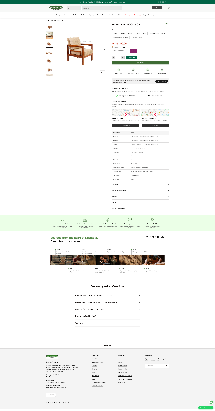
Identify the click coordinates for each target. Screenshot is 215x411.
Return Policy (122, 372)
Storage (91, 15)
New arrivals (101, 15)
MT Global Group (97, 362)
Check (133, 51)
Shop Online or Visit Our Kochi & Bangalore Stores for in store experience (102, 2)
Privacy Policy (122, 369)
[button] (168, 7)
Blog (144, 15)
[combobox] (94, 8)
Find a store (151, 15)
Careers (94, 369)
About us (112, 15)
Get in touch (161, 81)
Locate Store (126, 126)
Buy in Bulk (95, 376)
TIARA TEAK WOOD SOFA (56, 20)
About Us (95, 359)
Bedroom (67, 15)
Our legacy (137, 15)
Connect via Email (156, 96)
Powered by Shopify (64, 402)
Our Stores (121, 382)
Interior (120, 15)
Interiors (94, 372)
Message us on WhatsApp (127, 96)
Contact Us (122, 359)
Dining (75, 15)
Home (47, 20)
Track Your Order (97, 386)
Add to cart (140, 62)
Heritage (94, 365)
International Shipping (125, 376)
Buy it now (132, 57)
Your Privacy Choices (99, 382)
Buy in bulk (128, 15)
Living (58, 15)
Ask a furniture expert (206, 407)
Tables (83, 15)
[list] (80, 49)
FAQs (120, 362)
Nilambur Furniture (54, 402)
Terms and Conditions (125, 379)
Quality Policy (122, 365)
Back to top (107, 345)
